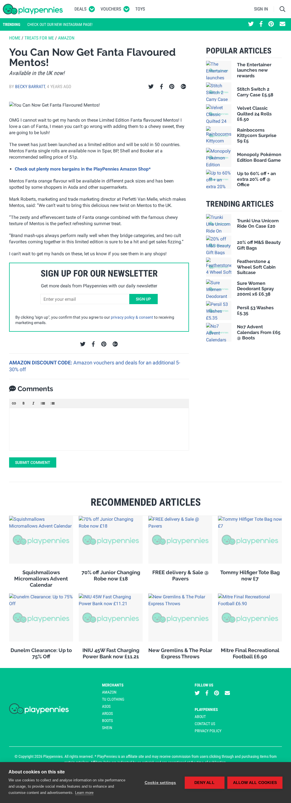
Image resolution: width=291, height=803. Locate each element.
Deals (80, 9)
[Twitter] (151, 86)
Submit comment (32, 462)
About (200, 716)
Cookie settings (160, 783)
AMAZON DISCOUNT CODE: (41, 363)
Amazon (66, 38)
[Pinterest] (172, 86)
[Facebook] (161, 86)
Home (14, 38)
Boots (107, 720)
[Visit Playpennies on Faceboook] (261, 24)
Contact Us (205, 723)
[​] (99, 429)
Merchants (113, 685)
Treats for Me (39, 38)
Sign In (261, 9)
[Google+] (183, 86)
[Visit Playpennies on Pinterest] (271, 24)
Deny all (204, 783)
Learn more (84, 792)
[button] (14, 403)
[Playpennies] (33, 9)
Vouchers (111, 9)
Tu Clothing (113, 699)
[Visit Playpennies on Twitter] (251, 24)
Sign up (143, 299)
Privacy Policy (208, 731)
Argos (107, 713)
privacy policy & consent (132, 317)
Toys (140, 9)
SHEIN (107, 727)
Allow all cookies (255, 783)
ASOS (106, 706)
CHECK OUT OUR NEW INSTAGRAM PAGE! (59, 24)
